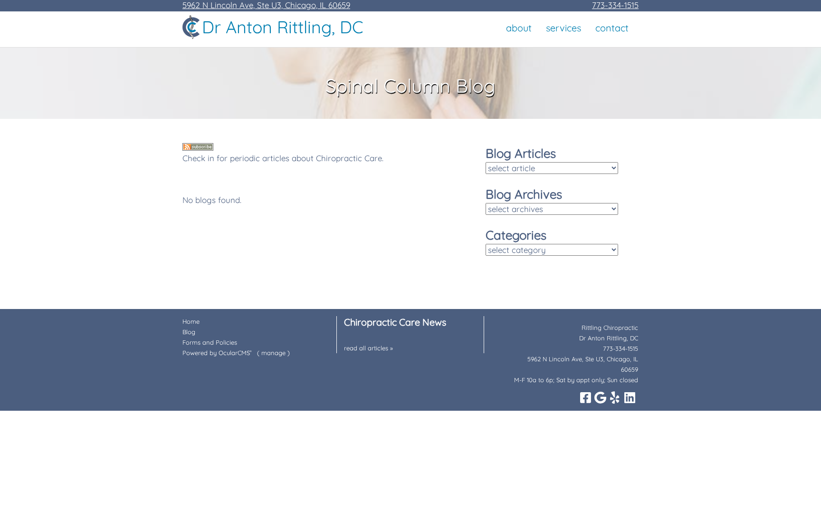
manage (273, 353)
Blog (188, 332)
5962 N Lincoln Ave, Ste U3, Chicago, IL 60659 (266, 5)
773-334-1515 (615, 5)
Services (563, 28)
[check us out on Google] (600, 397)
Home (191, 321)
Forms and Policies (209, 342)
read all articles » (368, 348)
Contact (612, 28)
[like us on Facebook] (585, 397)
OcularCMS (235, 353)
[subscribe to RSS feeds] (197, 148)
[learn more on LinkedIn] (629, 397)
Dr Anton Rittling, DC (282, 27)
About (519, 28)
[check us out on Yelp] (615, 397)
